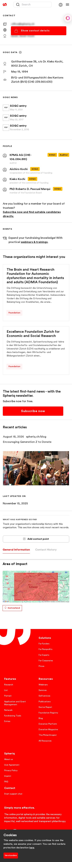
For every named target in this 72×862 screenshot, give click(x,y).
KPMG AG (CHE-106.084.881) (20, 157)
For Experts (44, 655)
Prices (41, 666)
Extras (7, 721)
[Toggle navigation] (67, 4)
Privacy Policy (10, 770)
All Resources (45, 741)
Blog (41, 718)
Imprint (7, 776)
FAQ (6, 782)
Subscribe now (33, 411)
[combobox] (32, 4)
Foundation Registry (48, 713)
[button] (60, 4)
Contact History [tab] (46, 549)
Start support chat (13, 794)
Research (8, 685)
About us (8, 759)
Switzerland (14, 608)
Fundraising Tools (12, 716)
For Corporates (46, 661)
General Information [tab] (16, 549)
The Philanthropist (48, 735)
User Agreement (11, 765)
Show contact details (35, 30)
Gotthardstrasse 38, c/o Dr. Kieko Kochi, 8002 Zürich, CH (37, 63)
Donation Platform (48, 724)
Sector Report (45, 707)
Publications (45, 702)
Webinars (43, 685)
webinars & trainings (34, 242)
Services (43, 690)
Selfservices (44, 696)
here (31, 847)
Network (8, 710)
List (6, 690)
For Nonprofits (45, 649)
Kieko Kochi (17, 179)
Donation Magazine (48, 729)
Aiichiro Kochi (19, 169)
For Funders (44, 644)
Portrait (8, 696)
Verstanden (11, 855)
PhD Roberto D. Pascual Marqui (30, 189)
